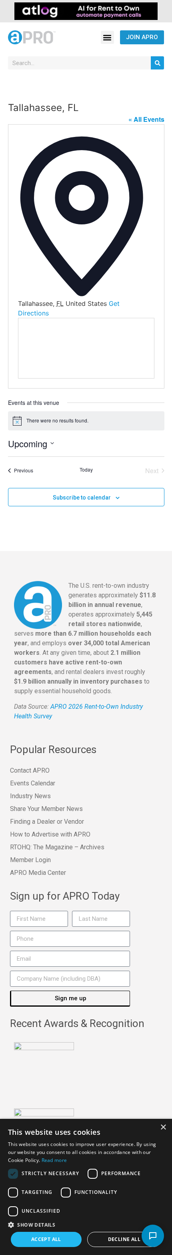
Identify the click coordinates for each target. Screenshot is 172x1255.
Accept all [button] (46, 1239)
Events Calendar (32, 783)
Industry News (30, 796)
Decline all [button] (124, 1239)
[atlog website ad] (86, 10)
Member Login (30, 860)
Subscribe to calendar (82, 497)
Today (86, 469)
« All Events (146, 119)
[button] (107, 37)
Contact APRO (30, 770)
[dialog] (86, 1187)
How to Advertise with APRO (50, 834)
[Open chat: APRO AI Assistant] (153, 1236)
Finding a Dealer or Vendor (47, 821)
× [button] (163, 1127)
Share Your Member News (46, 809)
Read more (54, 1160)
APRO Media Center (38, 872)
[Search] (157, 62)
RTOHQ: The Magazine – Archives (57, 847)
